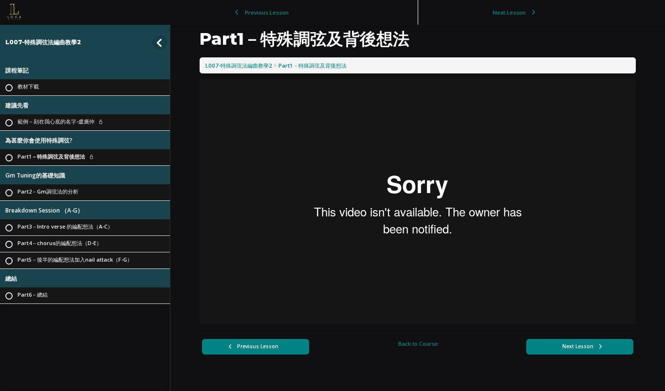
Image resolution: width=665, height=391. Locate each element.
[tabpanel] (418, 201)
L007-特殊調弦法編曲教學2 (43, 42)
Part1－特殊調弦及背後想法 (312, 65)
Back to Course (418, 343)
